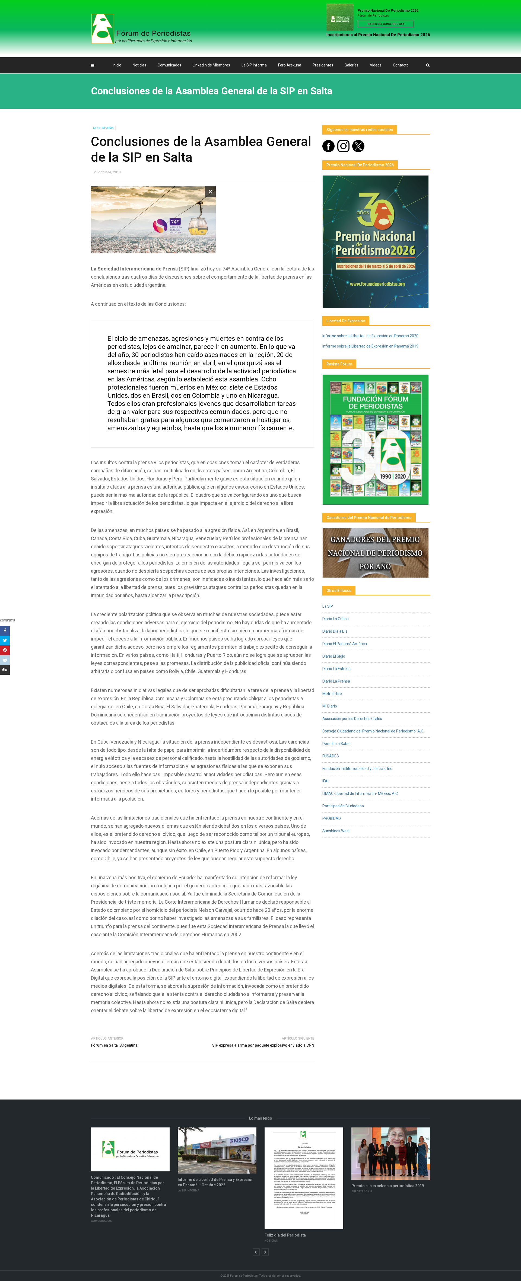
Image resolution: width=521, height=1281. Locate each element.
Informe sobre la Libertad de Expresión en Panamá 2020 (370, 336)
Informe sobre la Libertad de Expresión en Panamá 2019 (370, 346)
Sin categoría (361, 1191)
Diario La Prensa (336, 681)
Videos (376, 65)
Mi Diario (329, 706)
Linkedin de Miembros (211, 65)
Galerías (351, 65)
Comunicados (169, 65)
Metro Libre (332, 694)
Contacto (401, 65)
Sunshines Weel (336, 831)
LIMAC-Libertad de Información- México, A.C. (360, 793)
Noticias (139, 65)
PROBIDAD (331, 818)
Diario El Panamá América (344, 644)
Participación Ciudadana (343, 806)
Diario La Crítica (335, 619)
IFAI (325, 781)
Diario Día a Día (335, 631)
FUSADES (330, 756)
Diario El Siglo (333, 656)
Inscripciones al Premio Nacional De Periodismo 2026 (378, 34)
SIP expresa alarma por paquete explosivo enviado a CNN (263, 1045)
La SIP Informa (254, 65)
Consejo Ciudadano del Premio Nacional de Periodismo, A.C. (373, 731)
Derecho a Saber (336, 743)
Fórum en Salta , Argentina (114, 1045)
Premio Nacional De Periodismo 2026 (388, 10)
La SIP (327, 606)
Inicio (117, 65)
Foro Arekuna (289, 65)
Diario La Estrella (336, 669)
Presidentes (323, 65)
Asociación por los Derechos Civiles (352, 718)
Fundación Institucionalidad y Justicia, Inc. (357, 768)
